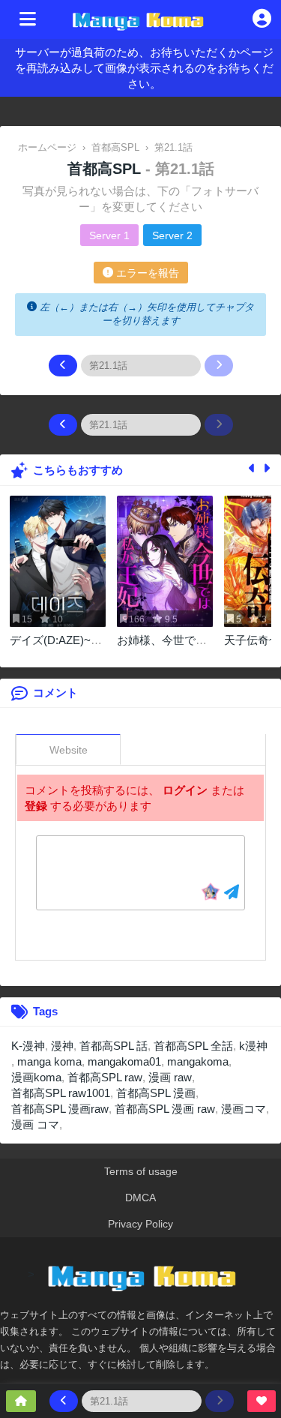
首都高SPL (106, 168)
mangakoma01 (124, 1061)
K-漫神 (28, 1045)
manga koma (49, 1061)
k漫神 (253, 1045)
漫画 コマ (35, 1124)
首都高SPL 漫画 (156, 1093)
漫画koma (36, 1077)
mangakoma (198, 1061)
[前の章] (63, 365)
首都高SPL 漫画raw (60, 1108)
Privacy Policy (140, 1224)
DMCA (140, 1198)
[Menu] (28, 19)
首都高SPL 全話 (193, 1045)
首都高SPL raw (104, 1077)
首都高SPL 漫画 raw (165, 1108)
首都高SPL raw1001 (60, 1093)
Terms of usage (141, 1171)
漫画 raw (170, 1077)
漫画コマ (243, 1108)
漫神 (62, 1045)
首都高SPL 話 (113, 1045)
